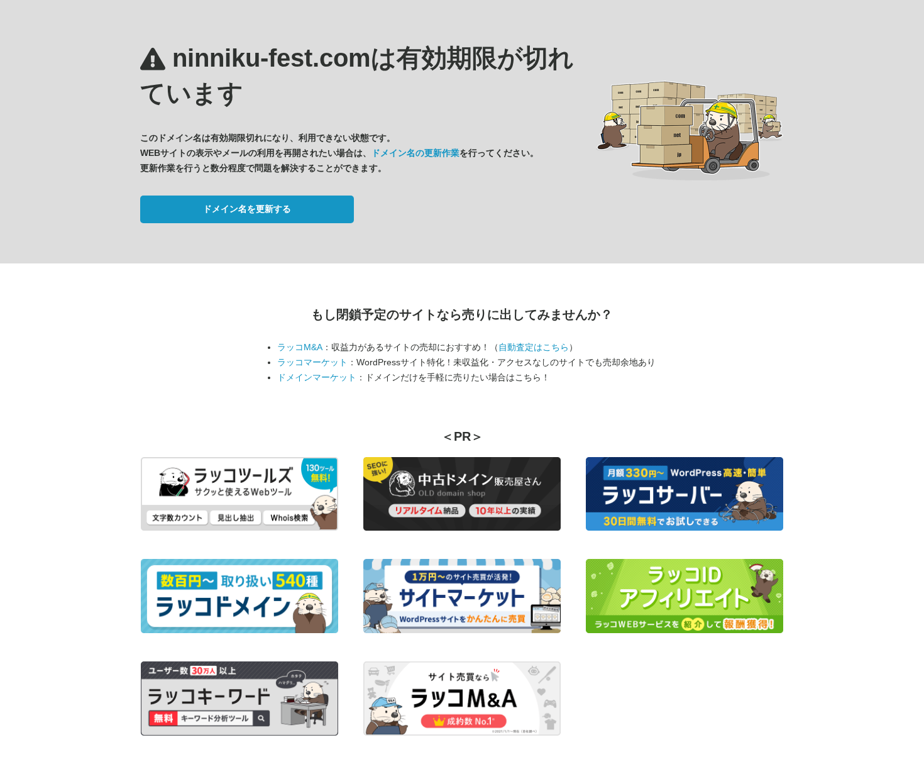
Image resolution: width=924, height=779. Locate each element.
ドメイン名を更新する (247, 209)
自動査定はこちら (533, 347)
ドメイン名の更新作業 (415, 153)
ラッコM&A (299, 347)
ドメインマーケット (316, 377)
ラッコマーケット (312, 362)
